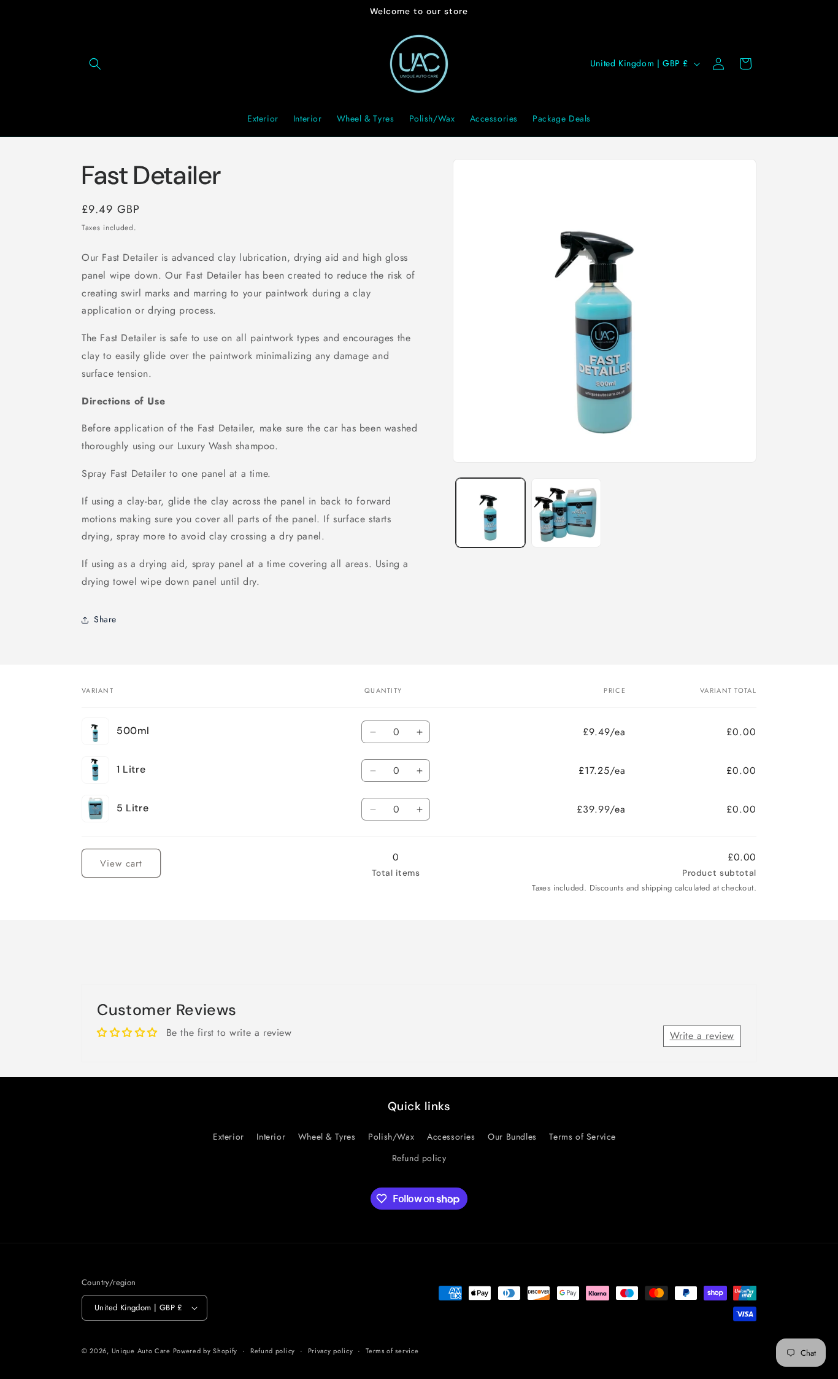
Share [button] (105, 619)
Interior (270, 1136)
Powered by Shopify (205, 1351)
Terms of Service (582, 1136)
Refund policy (419, 1158)
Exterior (228, 1136)
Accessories (451, 1136)
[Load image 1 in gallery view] (490, 512)
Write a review (702, 1036)
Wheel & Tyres (327, 1136)
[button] (95, 63)
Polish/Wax (391, 1136)
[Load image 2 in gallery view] (566, 512)
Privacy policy (330, 1351)
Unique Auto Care (142, 1351)
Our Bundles (512, 1136)
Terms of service (392, 1351)
